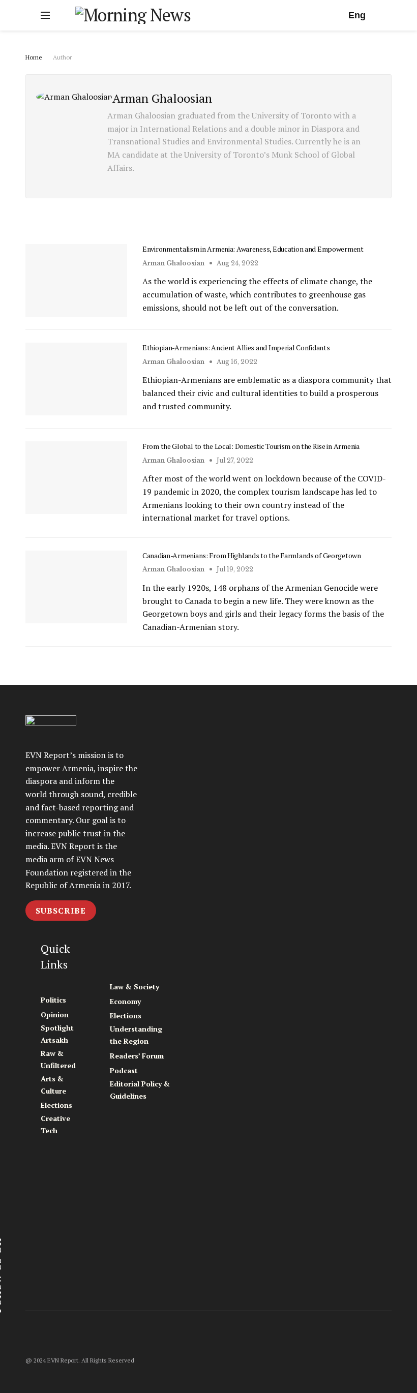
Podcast (124, 1070)
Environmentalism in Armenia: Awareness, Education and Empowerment (253, 249)
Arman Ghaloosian (173, 263)
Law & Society (134, 986)
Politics (53, 1000)
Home (33, 57)
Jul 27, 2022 (234, 460)
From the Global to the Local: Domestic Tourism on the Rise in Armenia (251, 446)
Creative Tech (55, 1124)
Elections (56, 1105)
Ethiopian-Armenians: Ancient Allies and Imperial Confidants (236, 347)
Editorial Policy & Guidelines (140, 1090)
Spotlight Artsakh (57, 1034)
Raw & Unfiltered (58, 1059)
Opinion (55, 1014)
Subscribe (61, 910)
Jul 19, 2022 (234, 569)
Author (62, 57)
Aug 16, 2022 (236, 362)
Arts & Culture (53, 1085)
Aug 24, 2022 (236, 263)
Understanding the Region (136, 1035)
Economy (125, 1001)
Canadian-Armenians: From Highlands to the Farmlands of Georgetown (251, 555)
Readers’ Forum (137, 1056)
